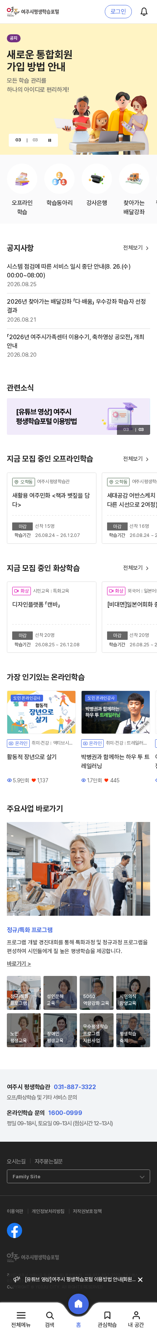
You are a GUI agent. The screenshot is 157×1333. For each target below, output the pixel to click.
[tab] (24, 993)
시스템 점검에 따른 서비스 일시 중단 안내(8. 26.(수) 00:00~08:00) (69, 271)
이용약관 (15, 1211)
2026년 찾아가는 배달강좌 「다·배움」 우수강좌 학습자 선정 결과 (76, 306)
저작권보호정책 (87, 1211)
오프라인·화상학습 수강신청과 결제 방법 (65, 1279)
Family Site (26, 1176)
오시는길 (16, 1161)
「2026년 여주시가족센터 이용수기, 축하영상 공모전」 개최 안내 (75, 341)
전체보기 (136, 459)
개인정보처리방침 (48, 1211)
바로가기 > (19, 963)
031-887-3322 (75, 1087)
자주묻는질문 (49, 1161)
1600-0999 (65, 1113)
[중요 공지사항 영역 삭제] (140, 1279)
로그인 (118, 11)
